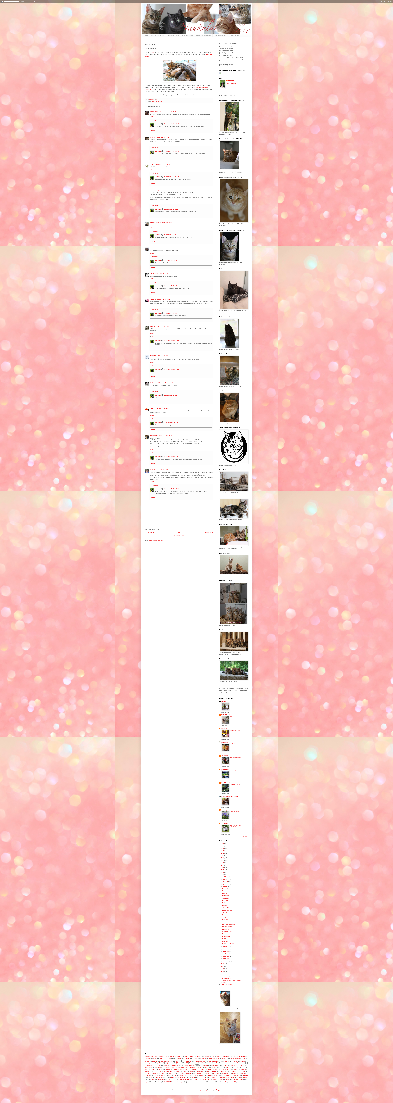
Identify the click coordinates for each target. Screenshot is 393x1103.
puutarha (207, 1073)
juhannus (179, 1063)
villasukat (189, 1082)
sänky (193, 1077)
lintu (244, 1067)
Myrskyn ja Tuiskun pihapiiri (229, 796)
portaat (181, 1073)
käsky (199, 1067)
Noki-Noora (235, 35)
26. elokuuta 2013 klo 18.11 (161, 137)
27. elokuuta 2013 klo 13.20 (171, 422)
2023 (222, 851)
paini (207, 1071)
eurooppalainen (214, 1061)
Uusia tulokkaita (234, 770)
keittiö (201, 1063)
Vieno (224, 917)
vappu (147, 1082)
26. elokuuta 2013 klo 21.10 (171, 234)
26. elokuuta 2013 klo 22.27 (161, 355)
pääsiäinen (225, 1073)
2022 (222, 853)
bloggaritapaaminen (166, 1061)
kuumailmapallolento (183, 1067)
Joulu (198, 1056)
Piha (154, 1058)
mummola (226, 1069)
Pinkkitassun (165, 1058)
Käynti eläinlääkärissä (228, 924)
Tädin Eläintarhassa (227, 715)
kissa (158, 1065)
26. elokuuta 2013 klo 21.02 (162, 299)
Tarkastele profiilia (231, 83)
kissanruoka (189, 1065)
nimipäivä (148, 1071)
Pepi (151, 355)
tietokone (231, 1077)
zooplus (225, 1082)
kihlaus (223, 1063)
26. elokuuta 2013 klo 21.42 (161, 326)
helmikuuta (226, 958)
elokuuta (225, 886)
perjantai (155, 1073)
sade (201, 1075)
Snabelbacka (154, 383)
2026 (222, 843)
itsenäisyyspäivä (149, 1063)
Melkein (224, 903)
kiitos (237, 1063)
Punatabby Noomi (187, 35)
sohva (150, 1077)
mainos (168, 1069)
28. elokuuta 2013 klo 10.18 (171, 456)
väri (209, 1082)
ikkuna (242, 1061)
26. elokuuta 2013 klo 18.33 (162, 164)
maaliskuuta (226, 956)
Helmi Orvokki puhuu (161, 1056)
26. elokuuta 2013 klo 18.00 (168, 111)
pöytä (234, 1073)
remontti (163, 1075)
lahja (206, 1067)
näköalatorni (168, 1071)
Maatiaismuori (225, 783)
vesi (152, 1082)
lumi (153, 1069)
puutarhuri (216, 1073)
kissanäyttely (215, 1065)
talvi (205, 1077)
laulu (221, 1067)
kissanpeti (175, 1065)
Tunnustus (203, 1058)
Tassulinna (224, 755)
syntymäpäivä (182, 1077)
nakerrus (243, 1069)
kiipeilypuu (230, 1063)
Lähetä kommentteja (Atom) (156, 540)
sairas (209, 1075)
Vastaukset (155, 120)
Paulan (152, 52)
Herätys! (224, 893)
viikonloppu (180, 1082)
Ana (151, 273)
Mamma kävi (225, 900)
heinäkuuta (226, 946)
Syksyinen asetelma (228, 891)
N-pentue (226, 1056)
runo (175, 1075)
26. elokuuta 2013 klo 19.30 (164, 222)
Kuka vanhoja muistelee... (236, 798)
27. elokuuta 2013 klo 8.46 (165, 383)
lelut (237, 1067)
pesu (163, 1073)
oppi (185, 1071)
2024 (222, 848)
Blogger (218, 1090)
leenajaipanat (154, 435)
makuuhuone (177, 1069)
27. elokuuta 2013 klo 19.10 (166, 435)
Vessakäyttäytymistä (228, 927)
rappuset (147, 1075)
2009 (222, 971)
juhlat (186, 1063)
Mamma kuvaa (226, 888)
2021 (222, 855)
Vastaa (152, 116)
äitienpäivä (233, 1082)
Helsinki (172, 1056)
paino (214, 1071)
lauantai (213, 1067)
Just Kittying (225, 823)
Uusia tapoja (225, 898)
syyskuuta (225, 884)
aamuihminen (235, 1058)
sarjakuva (216, 1075)
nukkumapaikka (158, 1071)
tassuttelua (213, 1077)
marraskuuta (226, 879)
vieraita (167, 1082)
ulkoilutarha (184, 1079)
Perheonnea (225, 895)
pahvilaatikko (199, 1071)
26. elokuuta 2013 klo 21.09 (171, 176)
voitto (195, 1082)
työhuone (161, 1079)
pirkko (152, 164)
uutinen (215, 1079)
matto (194, 1069)
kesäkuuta (226, 949)
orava (191, 1071)
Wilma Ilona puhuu (214, 1058)
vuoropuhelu (202, 1082)
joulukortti (160, 1063)
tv (148, 1079)
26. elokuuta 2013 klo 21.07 (171, 124)
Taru (151, 326)
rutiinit (188, 1075)
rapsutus (155, 1075)
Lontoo (212, 1056)
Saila (151, 137)
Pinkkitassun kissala (226, 984)
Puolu (187, 1058)
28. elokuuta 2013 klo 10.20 (171, 489)
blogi (178, 1061)
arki (244, 1058)
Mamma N (158, 124)
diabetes (189, 1061)
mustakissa (153, 248)
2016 (222, 867)
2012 (222, 964)
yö (218, 1082)
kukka (242, 1065)
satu (222, 1075)
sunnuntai (159, 1077)
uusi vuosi (206, 1079)
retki (169, 1075)
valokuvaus (155, 101)
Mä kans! (224, 905)
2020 (222, 858)
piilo (170, 1073)
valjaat (221, 1079)
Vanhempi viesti (208, 532)
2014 (222, 872)
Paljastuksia (148, 1058)
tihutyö (239, 1077)
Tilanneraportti (233, 703)
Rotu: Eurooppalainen (221, 35)
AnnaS (152, 299)
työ (153, 1079)
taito (200, 1077)
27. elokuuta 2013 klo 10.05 (171, 369)
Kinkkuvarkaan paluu (228, 943)
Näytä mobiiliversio (179, 535)
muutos (236, 1069)
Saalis (195, 1058)
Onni (234, 1056)
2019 (222, 860)
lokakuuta (225, 881)
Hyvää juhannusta (234, 811)
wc (213, 1082)
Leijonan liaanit (226, 922)
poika (174, 1073)
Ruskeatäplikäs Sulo (157, 35)
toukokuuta (226, 951)
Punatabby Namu (173, 35)
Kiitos (223, 934)
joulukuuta (226, 877)
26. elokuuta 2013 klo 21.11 (171, 286)
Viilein (224, 938)
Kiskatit (223, 701)
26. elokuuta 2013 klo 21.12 (171, 313)
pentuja (147, 1073)
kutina (173, 1067)
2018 (222, 863)
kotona (233, 1065)
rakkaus (242, 1073)
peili (244, 1071)
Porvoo (179, 1058)
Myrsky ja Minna (155, 111)
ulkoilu (170, 1079)
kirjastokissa (149, 1065)
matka (187, 1069)
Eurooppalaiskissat (226, 978)
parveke (233, 1071)
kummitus (158, 1067)
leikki (228, 1067)
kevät (215, 1063)
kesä (208, 1063)
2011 (222, 966)
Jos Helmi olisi (226, 907)
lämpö (160, 1069)
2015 (222, 870)
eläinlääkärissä (200, 1061)
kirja (243, 1063)
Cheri (151, 408)
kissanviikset (204, 1065)
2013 (222, 874)
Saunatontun (226, 915)
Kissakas (207, 1056)
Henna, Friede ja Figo (156, 190)
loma (146, 1069)
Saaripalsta (224, 742)
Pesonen (224, 728)
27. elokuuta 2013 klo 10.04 (171, 340)
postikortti (188, 1073)
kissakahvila (166, 1065)
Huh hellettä (225, 929)
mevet (209, 1069)
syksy (172, 1077)
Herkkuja (179, 1056)
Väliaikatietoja (226, 912)
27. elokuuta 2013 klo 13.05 (161, 408)
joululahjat (170, 1063)
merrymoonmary (202, 1090)
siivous (236, 1075)
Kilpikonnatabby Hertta (203, 35)
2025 (222, 846)
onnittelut (178, 1071)
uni (196, 1079)
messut (202, 1069)
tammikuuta (226, 961)
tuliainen (245, 1077)
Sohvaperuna (226, 941)
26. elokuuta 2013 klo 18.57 (170, 190)
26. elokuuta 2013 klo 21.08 (171, 151)
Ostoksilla (242, 1056)
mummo (217, 1069)
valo (227, 1079)
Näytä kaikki (245, 836)
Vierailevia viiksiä (227, 931)
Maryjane (152, 222)
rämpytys (195, 1075)
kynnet (192, 1067)
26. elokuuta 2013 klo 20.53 (160, 273)
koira (225, 1065)
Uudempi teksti (150, 532)
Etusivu (145, 35)
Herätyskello (189, 1056)
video (159, 1082)
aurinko (154, 1061)
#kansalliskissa (149, 1056)
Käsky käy (225, 919)
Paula (151, 470)
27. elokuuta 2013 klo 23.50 (161, 470)
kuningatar (166, 1067)
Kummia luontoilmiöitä (235, 757)
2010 (222, 968)
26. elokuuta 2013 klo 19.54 (165, 248)
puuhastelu (197, 1073)
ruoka (181, 1075)
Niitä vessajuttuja (227, 910)
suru (166, 1077)
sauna (228, 1075)
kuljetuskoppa (149, 1067)
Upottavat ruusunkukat (235, 743)
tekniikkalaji (222, 1077)
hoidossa (234, 1061)
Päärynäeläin (225, 769)
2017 (222, 865)
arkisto (147, 1061)
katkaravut (194, 1063)
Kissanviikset (226, 936)
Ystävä (160, 101)
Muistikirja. (224, 810)
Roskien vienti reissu (235, 730)
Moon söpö (232, 716)
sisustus (245, 1075)
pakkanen (223, 1071)
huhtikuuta (226, 954)
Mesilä (218, 1056)
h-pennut (225, 1061)
